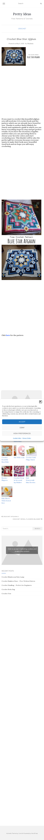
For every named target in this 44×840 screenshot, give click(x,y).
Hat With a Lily (19, 457)
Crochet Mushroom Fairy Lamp (13, 577)
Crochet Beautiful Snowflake (5, 460)
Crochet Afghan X (11, 516)
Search (37, 528)
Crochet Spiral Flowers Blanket (27, 519)
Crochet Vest (6, 594)
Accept (22, 422)
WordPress (34, 833)
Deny (22, 428)
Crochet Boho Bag (8, 589)
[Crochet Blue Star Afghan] (21, 56)
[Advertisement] (22, 94)
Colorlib (20, 833)
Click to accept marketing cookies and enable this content (22, 550)
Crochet (22, 29)
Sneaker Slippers (5, 479)
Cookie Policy (17, 438)
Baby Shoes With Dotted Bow (6, 501)
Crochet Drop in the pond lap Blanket (19, 480)
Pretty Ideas (22, 14)
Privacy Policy (26, 438)
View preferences (22, 433)
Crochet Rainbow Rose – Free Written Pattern (18, 581)
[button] (40, 402)
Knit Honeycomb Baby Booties (30, 480)
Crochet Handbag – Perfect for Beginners (17, 585)
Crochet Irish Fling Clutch (31, 459)
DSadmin (30, 44)
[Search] (41, 3)
